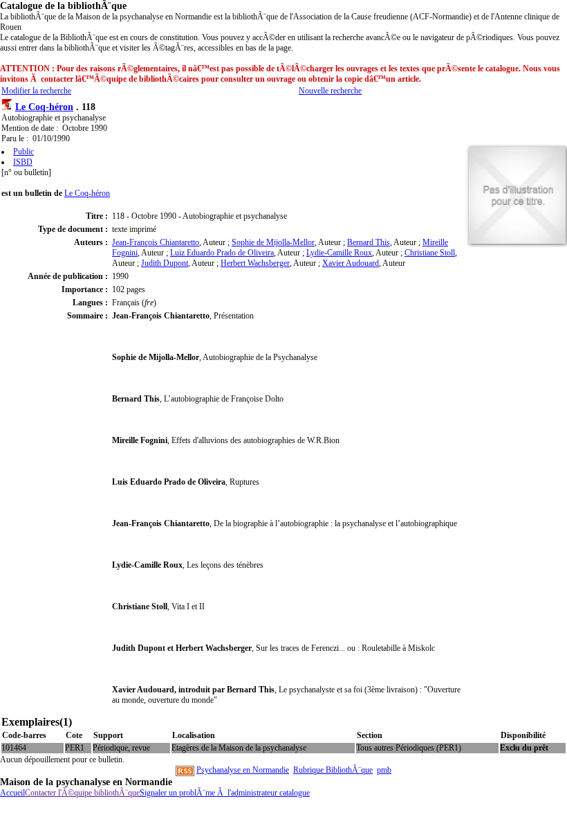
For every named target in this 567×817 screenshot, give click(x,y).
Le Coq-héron (44, 106)
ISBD (22, 162)
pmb (384, 770)
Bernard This (368, 242)
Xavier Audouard (350, 263)
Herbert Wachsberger (255, 263)
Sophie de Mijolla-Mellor (273, 242)
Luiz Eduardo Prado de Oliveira (222, 253)
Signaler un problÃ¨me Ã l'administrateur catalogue (225, 793)
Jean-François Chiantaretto (155, 242)
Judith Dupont (164, 263)
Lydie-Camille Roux (339, 253)
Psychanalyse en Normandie (242, 770)
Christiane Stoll (430, 253)
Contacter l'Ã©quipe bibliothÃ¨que (82, 793)
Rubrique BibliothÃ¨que (333, 770)
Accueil (12, 793)
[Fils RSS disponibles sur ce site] (185, 770)
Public (23, 151)
